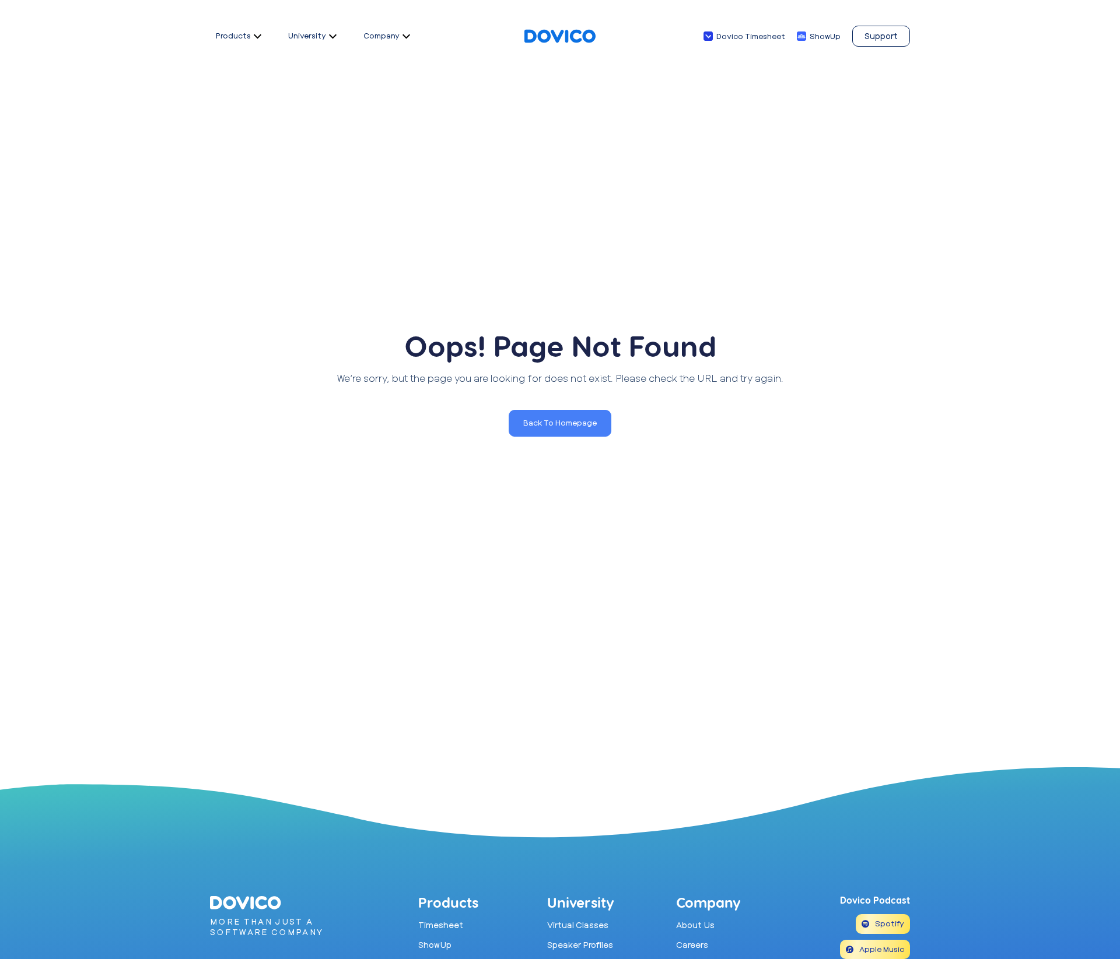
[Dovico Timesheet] (708, 36)
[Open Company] (406, 36)
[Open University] (333, 36)
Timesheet (440, 925)
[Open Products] (257, 36)
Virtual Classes (577, 925)
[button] (560, 423)
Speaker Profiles (580, 945)
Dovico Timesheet (750, 36)
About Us (695, 925)
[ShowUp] (801, 36)
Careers (692, 945)
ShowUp (825, 36)
